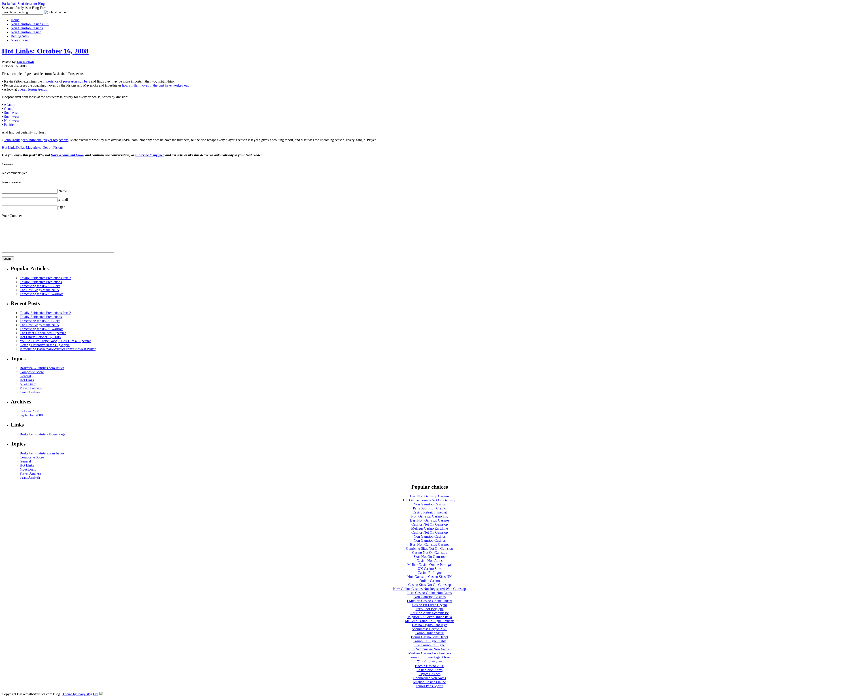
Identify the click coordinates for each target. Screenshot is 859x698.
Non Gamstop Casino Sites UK (429, 577)
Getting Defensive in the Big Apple (45, 345)
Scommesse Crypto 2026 (429, 629)
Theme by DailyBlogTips (80, 694)
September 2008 (31, 415)
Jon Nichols (25, 62)
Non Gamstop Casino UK (429, 516)
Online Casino (429, 581)
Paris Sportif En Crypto (429, 508)
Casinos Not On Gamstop (429, 524)
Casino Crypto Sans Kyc (429, 625)
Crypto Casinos (429, 674)
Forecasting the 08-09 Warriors (41, 294)
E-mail (63, 199)
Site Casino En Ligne (430, 645)
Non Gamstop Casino (26, 32)
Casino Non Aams (429, 560)
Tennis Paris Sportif (429, 686)
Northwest (11, 121)
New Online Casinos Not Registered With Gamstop (429, 589)
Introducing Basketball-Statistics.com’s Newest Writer (58, 349)
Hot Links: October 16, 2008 (45, 51)
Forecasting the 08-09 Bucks (40, 286)
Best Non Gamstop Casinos (429, 496)
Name (62, 191)
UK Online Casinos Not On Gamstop (429, 500)
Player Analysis (31, 388)
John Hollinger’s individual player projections (36, 140)
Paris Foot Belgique (430, 609)
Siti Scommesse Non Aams (429, 649)
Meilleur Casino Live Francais (429, 653)
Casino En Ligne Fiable (429, 641)
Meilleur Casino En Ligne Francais (429, 621)
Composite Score (32, 372)
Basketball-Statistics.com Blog (23, 4)
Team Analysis (30, 392)
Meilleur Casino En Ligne (429, 528)
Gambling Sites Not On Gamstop (429, 548)
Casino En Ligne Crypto (429, 605)
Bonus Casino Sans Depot (429, 637)
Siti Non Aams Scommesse (429, 613)
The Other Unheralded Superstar (43, 333)
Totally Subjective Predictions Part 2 (45, 278)
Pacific (9, 125)
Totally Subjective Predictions (41, 282)
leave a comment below (67, 155)
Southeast (11, 113)
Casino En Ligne (430, 573)
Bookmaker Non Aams (429, 678)
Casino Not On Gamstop (429, 552)
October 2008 (29, 411)
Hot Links (9, 147)
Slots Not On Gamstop (429, 556)
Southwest (11, 117)
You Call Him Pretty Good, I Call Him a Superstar (55, 341)
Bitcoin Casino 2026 (429, 666)
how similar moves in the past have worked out (155, 85)
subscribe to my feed (149, 155)
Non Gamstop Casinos (27, 28)
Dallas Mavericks (28, 147)
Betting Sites (20, 36)
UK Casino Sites (429, 569)
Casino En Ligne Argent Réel (430, 657)
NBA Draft (28, 384)
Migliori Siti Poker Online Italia (429, 617)
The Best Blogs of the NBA (39, 290)
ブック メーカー (429, 661)
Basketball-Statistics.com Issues (42, 368)
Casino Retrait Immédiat (429, 512)
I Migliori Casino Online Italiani (429, 601)
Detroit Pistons (53, 147)
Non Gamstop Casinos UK (30, 24)
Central (9, 108)
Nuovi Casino (20, 40)
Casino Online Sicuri (429, 633)
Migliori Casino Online (429, 682)
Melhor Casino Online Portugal (429, 564)
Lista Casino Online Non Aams (429, 593)
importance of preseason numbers (66, 81)
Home (15, 20)
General (25, 376)
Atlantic (9, 104)
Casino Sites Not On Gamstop (429, 585)
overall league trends (32, 89)
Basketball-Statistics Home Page (42, 434)
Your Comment (12, 216)
